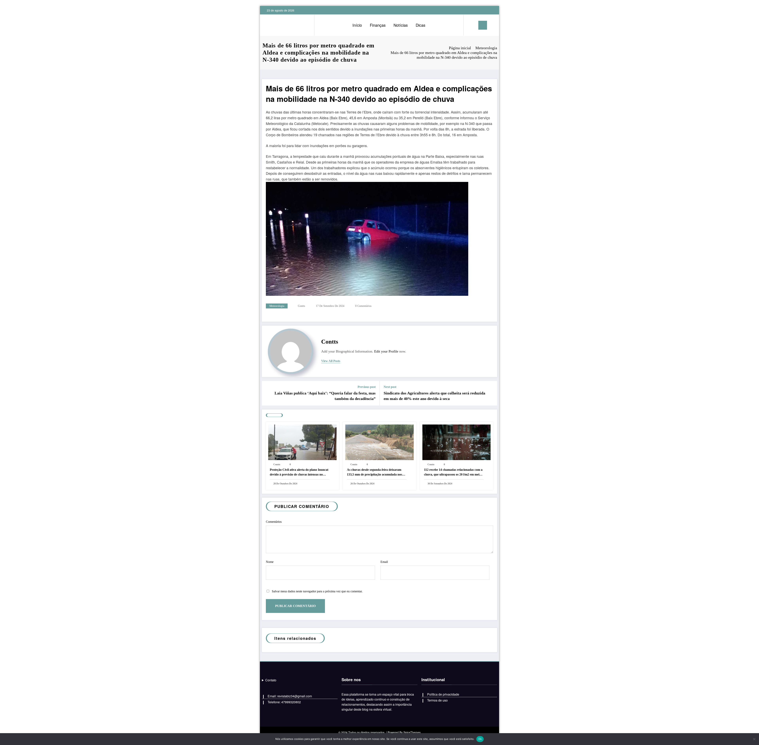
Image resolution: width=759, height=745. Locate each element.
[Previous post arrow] (267, 393)
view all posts (330, 361)
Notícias (401, 25)
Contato (270, 680)
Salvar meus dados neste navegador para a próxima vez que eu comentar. (317, 591)
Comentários (274, 521)
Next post (390, 387)
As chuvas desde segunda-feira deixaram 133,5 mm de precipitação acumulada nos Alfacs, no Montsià (374, 472)
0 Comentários (363, 305)
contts (301, 305)
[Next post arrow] (491, 393)
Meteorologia (276, 305)
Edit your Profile (386, 351)
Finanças (378, 25)
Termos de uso (437, 700)
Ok (480, 738)
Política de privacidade (443, 694)
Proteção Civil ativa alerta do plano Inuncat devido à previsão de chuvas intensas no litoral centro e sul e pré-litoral (299, 472)
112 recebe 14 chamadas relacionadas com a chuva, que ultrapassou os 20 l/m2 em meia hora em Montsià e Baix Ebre (453, 472)
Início (357, 25)
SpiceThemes (412, 732)
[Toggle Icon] (482, 25)
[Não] (754, 739)
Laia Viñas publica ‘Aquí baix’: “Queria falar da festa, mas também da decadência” (325, 396)
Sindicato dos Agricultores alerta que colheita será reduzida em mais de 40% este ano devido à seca (434, 396)
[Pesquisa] (470, 25)
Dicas (420, 25)
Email (384, 561)
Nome (270, 561)
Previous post (367, 387)
